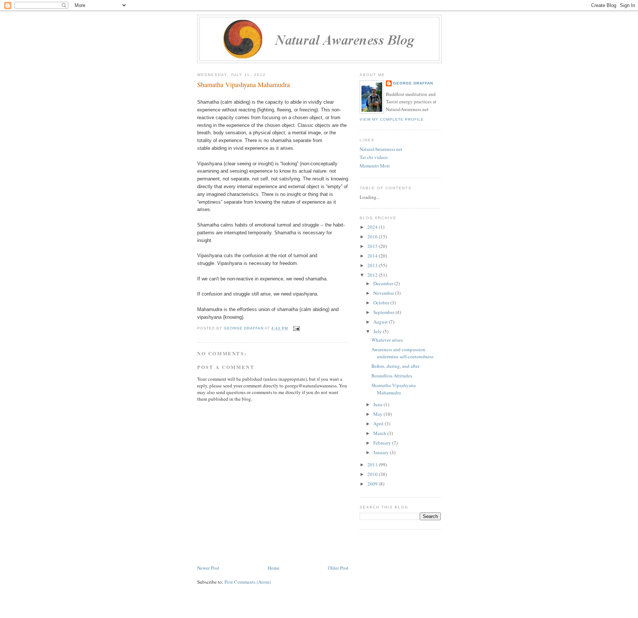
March (380, 433)
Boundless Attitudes (391, 375)
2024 (373, 227)
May (378, 414)
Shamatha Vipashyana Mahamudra (393, 389)
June (378, 404)
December (383, 283)
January (381, 452)
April (379, 423)
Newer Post (208, 568)
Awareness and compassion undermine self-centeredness (402, 353)
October (381, 302)
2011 (373, 464)
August (381, 321)
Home (273, 568)
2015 (373, 246)
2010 (373, 474)
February (382, 442)
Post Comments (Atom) (247, 582)
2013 (373, 265)
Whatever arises (387, 339)
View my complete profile (392, 119)
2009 (373, 483)
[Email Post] (296, 328)
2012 (373, 275)
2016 (373, 236)
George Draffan (413, 83)
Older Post (338, 568)
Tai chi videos (374, 157)
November (384, 293)
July (378, 331)
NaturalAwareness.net (381, 149)
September (384, 312)
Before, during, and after (395, 366)
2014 (373, 255)
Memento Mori (375, 165)
